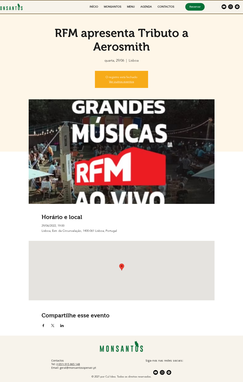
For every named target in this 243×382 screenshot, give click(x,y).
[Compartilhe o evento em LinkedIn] (62, 325)
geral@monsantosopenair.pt (78, 367)
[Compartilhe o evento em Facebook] (43, 325)
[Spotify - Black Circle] (237, 6)
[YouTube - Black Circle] (224, 6)
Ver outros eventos (121, 81)
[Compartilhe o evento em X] (52, 325)
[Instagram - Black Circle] (230, 6)
